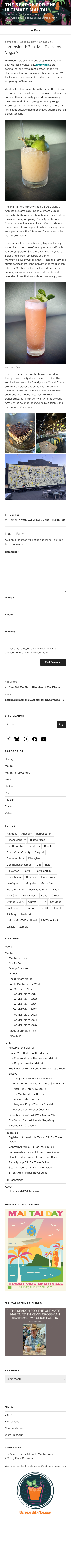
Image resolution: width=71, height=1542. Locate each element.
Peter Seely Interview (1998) (29, 1088)
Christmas (34, 846)
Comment (12, 551)
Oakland (56, 895)
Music (8, 779)
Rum (7, 793)
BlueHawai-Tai (15, 846)
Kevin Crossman (42, 42)
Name (9, 597)
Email (9, 614)
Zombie (23, 926)
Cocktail (49, 846)
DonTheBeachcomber (20, 864)
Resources (15, 1035)
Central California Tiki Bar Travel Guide (31, 1146)
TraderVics (27, 914)
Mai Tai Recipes (18, 958)
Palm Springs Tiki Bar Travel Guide (29, 1162)
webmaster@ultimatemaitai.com (47, 1466)
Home (8, 946)
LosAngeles (29, 883)
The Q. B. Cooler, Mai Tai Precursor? (33, 1078)
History (9, 759)
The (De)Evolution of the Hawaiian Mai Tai (33, 1058)
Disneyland (34, 858)
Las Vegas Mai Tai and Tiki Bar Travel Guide (34, 1152)
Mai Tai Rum (16, 963)
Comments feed (14, 1428)
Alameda (12, 833)
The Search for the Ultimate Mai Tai (30, 7)
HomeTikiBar (14, 877)
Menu (37, 30)
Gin (39, 864)
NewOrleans (30, 895)
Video (8, 813)
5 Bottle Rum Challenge (23, 1125)
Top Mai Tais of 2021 (24, 1004)
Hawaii (27, 870)
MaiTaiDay (47, 883)
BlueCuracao (37, 839)
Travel (8, 806)
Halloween (13, 870)
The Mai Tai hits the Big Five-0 (30, 1094)
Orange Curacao (18, 968)
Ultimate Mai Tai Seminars (24, 1191)
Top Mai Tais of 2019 (25, 993)
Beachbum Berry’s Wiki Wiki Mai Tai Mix (32, 1115)
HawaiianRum (44, 870)
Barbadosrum (44, 833)
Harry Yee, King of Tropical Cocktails (34, 1104)
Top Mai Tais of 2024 (25, 1019)
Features (10, 1043)
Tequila (58, 908)
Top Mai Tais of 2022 (25, 1009)
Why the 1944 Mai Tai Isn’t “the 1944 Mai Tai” (39, 1083)
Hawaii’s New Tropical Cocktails (31, 1109)
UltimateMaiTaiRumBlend (22, 920)
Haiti (48, 864)
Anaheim (26, 833)
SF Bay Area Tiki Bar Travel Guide (28, 1172)
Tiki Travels (11, 1132)
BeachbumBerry (16, 839)
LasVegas (34, 520)
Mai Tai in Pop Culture (17, 772)
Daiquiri (39, 852)
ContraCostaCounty (18, 852)
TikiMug (11, 914)
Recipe (9, 786)
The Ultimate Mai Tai (21, 978)
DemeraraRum (15, 858)
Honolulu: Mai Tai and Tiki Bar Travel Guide (33, 1157)
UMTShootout (49, 920)
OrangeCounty (15, 901)
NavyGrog (12, 895)
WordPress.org (14, 1434)
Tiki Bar (9, 799)
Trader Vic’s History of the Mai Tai (28, 1053)
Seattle (45, 908)
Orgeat (32, 901)
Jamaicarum (18, 520)
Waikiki (11, 926)
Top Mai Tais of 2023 (25, 1014)
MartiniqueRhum (54, 520)
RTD (43, 901)
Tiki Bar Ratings (14, 1179)
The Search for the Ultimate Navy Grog (31, 1120)
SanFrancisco (14, 908)
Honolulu (31, 877)
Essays (13, 1073)
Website (10, 631)
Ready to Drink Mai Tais (22, 1030)
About (8, 1186)
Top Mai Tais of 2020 (25, 999)
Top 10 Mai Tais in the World (25, 984)
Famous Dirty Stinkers (26, 1099)
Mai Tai (14, 515)
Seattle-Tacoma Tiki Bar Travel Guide (30, 1167)
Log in (8, 1414)
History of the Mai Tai (21, 1047)
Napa (56, 889)
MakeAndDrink (15, 889)
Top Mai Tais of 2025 (25, 1024)
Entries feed (12, 1421)
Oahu (44, 895)
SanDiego (55, 901)
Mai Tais (10, 953)
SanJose (31, 908)
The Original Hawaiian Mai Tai (26, 1063)
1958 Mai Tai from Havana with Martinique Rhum (37, 1068)
